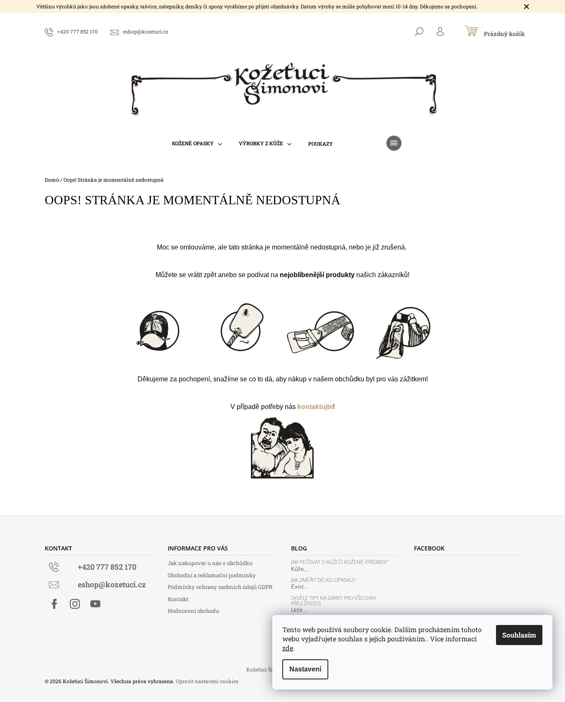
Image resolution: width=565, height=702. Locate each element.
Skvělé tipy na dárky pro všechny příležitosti (333, 600)
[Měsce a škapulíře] (408, 327)
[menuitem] (197, 143)
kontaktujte (315, 406)
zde (287, 647)
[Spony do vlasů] (157, 327)
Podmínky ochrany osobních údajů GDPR (220, 587)
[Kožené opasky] (324, 327)
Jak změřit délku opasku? (323, 580)
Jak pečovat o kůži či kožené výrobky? (339, 562)
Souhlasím (519, 634)
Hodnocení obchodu (193, 611)
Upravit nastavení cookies (207, 681)
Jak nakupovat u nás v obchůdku (210, 563)
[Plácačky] (241, 327)
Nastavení (305, 669)
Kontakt (178, 599)
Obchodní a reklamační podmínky (212, 575)
